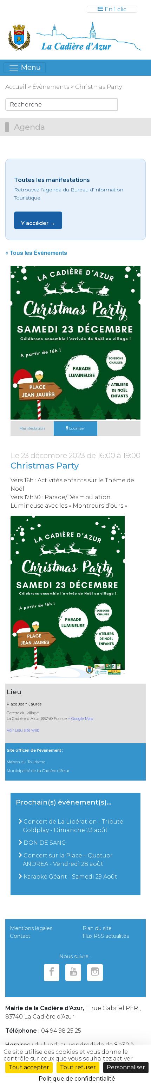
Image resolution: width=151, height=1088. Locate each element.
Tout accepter (29, 1067)
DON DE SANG (44, 842)
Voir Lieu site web (23, 730)
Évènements (50, 87)
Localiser (76, 428)
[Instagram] (95, 972)
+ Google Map (80, 718)
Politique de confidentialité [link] (77, 1078)
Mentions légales (31, 928)
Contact (20, 936)
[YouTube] (73, 972)
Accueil (15, 87)
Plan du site (97, 928)
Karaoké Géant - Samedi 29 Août (69, 876)
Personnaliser (126, 1067)
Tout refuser (78, 1067)
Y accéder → (38, 223)
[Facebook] (52, 972)
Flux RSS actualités (106, 936)
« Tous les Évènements (36, 253)
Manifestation (32, 428)
